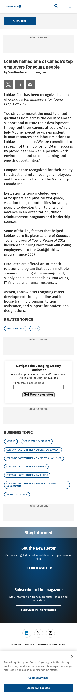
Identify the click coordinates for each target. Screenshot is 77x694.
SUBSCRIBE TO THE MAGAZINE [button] (38, 609)
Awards (10, 441)
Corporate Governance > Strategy (26, 466)
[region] (38, 672)
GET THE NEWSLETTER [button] (39, 568)
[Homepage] (13, 6)
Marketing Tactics (17, 494)
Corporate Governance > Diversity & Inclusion (34, 458)
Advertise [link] (16, 644)
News (35, 328)
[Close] (72, 656)
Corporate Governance (36, 441)
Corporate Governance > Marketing (27, 475)
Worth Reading (15, 328)
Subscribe (19, 21)
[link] (8, 84)
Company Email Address (28, 383)
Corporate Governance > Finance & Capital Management (31, 485)
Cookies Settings (38, 677)
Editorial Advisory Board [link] (52, 644)
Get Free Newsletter (38, 394)
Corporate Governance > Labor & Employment (33, 450)
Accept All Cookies (38, 687)
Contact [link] (29, 644)
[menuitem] (8, 84)
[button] (70, 6)
